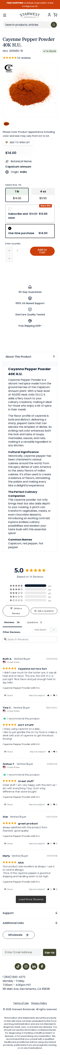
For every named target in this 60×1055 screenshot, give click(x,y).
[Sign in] (49, 15)
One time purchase (28, 233)
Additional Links (13, 923)
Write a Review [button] (17, 611)
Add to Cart (42, 251)
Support (8, 913)
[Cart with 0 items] (55, 15)
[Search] (54, 25)
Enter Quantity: (13, 243)
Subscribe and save (28, 216)
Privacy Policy (39, 1003)
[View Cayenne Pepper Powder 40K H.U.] (6, 123)
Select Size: (13, 184)
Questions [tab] (32, 622)
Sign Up (49, 952)
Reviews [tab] (9, 622)
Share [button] (10, 695)
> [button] (31, 899)
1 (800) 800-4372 (14, 977)
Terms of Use (21, 1003)
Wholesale (15, 935)
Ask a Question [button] (46, 611)
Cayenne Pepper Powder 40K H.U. (21, 688)
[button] (49, 695)
